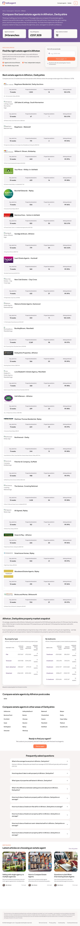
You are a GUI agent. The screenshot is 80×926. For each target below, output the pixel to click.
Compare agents (61, 3)
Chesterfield (45, 715)
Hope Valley (63, 719)
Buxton (24, 715)
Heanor (43, 719)
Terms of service (43, 922)
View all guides (73, 848)
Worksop (25, 730)
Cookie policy (61, 922)
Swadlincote (64, 727)
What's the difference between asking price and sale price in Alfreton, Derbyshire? (35, 789)
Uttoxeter (7, 730)
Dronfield (6, 719)
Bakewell (44, 711)
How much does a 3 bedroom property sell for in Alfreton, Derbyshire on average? (36, 815)
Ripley (24, 727)
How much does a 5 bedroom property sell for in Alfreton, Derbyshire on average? (36, 834)
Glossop (25, 719)
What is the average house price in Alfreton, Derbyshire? (30, 761)
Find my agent (40, 746)
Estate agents (10, 10)
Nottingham (7, 727)
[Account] (76, 3)
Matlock (62, 723)
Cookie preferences (72, 922)
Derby (62, 715)
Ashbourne (7, 711)
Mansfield (44, 723)
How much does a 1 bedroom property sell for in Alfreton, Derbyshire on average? (36, 798)
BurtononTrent (8, 715)
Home (4, 10)
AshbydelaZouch (27, 711)
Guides (69, 3)
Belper (62, 711)
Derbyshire (17, 10)
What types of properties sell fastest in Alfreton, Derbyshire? (32, 780)
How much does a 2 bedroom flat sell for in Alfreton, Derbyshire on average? (37, 806)
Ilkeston (24, 723)
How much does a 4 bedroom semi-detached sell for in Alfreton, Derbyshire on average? (38, 824)
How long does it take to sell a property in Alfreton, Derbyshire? (33, 773)
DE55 (5, 698)
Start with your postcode (53, 49)
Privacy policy (52, 922)
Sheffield (44, 727)
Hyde (5, 723)
